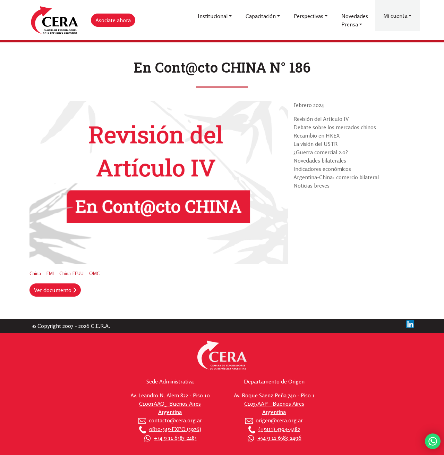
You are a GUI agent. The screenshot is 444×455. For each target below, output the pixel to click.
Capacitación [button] (261, 16)
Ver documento (53, 290)
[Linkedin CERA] (410, 323)
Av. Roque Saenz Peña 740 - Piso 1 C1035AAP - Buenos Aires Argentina (274, 403)
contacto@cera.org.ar (175, 420)
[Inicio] (55, 20)
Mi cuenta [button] (395, 15)
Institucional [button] (213, 16)
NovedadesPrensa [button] (354, 20)
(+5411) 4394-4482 (279, 428)
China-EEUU (71, 273)
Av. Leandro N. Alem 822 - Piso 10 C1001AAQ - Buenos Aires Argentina (170, 403)
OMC (94, 273)
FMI (50, 273)
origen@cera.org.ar (279, 420)
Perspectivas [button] (308, 16)
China (35, 273)
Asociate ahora (113, 20)
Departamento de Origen (274, 381)
